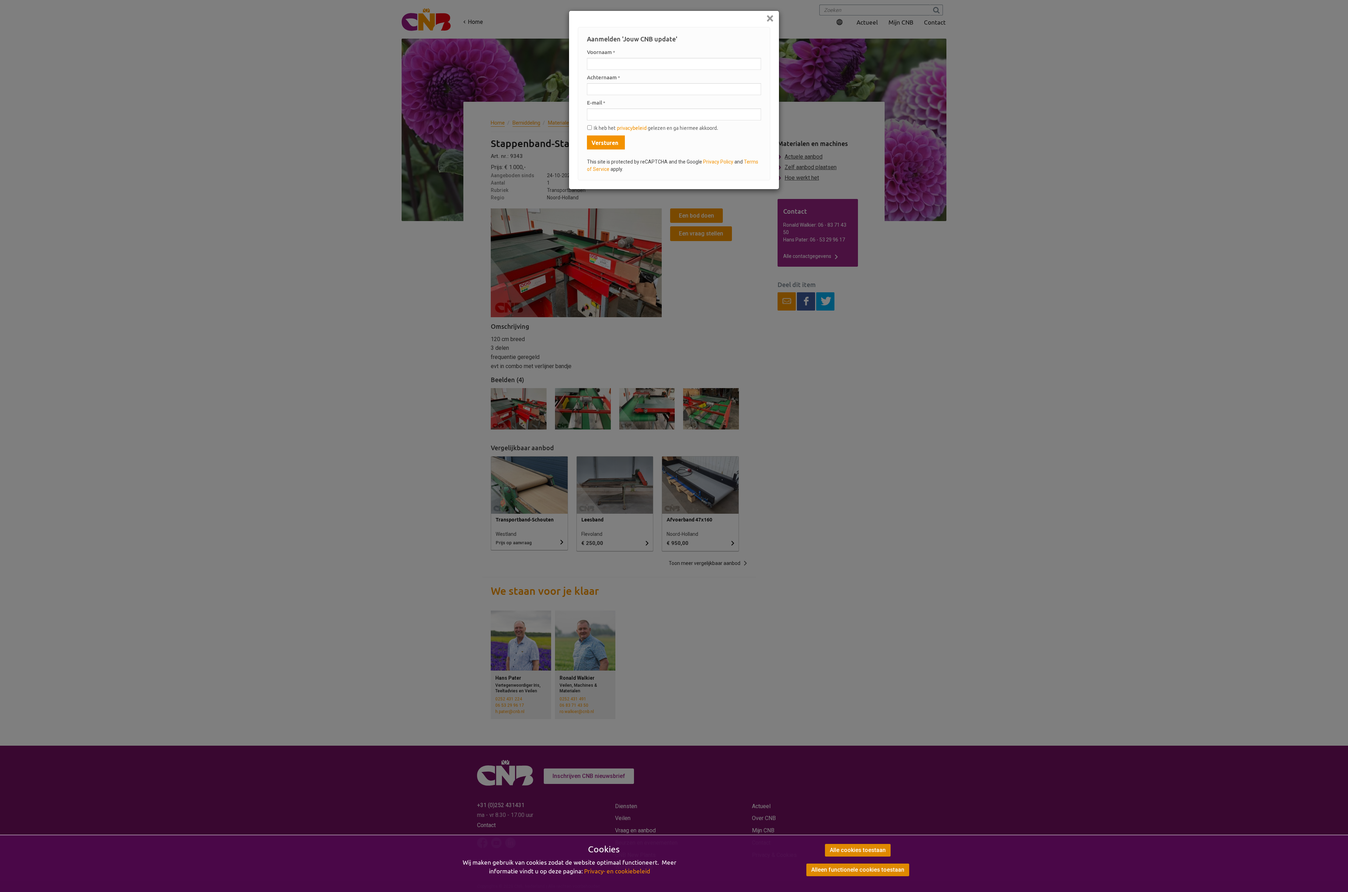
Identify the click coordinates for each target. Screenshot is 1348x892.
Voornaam (601, 52)
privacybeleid (632, 128)
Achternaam (603, 77)
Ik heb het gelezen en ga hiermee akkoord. (656, 128)
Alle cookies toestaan (858, 850)
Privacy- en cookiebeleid (617, 871)
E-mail (596, 103)
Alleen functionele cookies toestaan (857, 869)
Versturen (605, 143)
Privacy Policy (718, 162)
